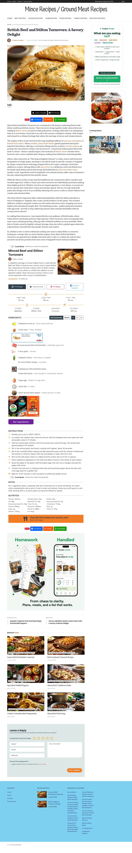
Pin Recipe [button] (56, 287)
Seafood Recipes (97, 18)
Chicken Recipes (35, 18)
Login (123, 1)
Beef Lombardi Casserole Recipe (60, 657)
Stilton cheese (22, 131)
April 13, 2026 (51, 688)
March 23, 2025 (32, 40)
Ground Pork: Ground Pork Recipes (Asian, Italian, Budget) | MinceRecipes (73, 827)
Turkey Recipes (80, 18)
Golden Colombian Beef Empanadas (22, 713)
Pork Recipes (65, 18)
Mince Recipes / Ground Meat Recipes (66, 9)
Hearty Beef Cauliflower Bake (59, 685)
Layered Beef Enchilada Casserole (20, 657)
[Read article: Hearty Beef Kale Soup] (66, 701)
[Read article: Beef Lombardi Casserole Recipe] (66, 645)
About (14, 1)
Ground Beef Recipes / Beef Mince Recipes (25, 24)
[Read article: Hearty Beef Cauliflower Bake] (66, 673)
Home (9, 1)
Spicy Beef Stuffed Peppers (18, 685)
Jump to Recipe (40, 113)
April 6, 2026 (51, 716)
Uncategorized (87, 828)
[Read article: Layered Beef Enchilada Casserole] (25, 645)
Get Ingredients (21, 421)
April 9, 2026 (11, 716)
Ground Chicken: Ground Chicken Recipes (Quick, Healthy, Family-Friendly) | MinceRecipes (73, 807)
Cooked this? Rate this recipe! (20, 738)
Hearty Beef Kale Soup (56, 713)
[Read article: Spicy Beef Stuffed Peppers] (25, 673)
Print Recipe (55, 113)
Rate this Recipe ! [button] (37, 520)
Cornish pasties (72, 146)
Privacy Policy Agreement (19, 761)
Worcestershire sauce (68, 170)
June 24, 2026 (11, 660)
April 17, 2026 (11, 688)
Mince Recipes (16, 845)
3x (81, 318)
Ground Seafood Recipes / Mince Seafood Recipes (88, 794)
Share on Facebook (75, 287)
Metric (67, 318)
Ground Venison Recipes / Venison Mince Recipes (88, 813)
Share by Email (37, 287)
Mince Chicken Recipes (87, 819)
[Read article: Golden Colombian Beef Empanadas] (25, 701)
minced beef (46, 167)
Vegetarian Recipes (86, 832)
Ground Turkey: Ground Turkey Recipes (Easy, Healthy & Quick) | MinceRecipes (88, 803)
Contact (19, 1)
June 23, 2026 (51, 660)
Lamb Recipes (51, 18)
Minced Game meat (87, 824)
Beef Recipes (20, 18)
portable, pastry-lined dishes (42, 143)
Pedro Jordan (19, 40)
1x (73, 318)
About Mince (72, 792)
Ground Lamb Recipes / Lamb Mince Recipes (73, 818)
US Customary (56, 318)
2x (77, 318)
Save (28, 119)
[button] (9, 279)
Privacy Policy (28, 1)
